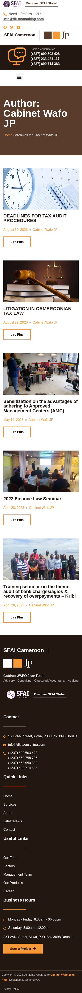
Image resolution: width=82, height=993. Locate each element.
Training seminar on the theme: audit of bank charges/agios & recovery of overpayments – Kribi (39, 591)
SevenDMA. (32, 979)
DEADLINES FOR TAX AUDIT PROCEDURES (34, 218)
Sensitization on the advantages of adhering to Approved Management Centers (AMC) (40, 406)
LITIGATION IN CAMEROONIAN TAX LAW (37, 311)
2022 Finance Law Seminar (32, 498)
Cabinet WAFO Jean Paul (23, 676)
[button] (19, 77)
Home (7, 135)
